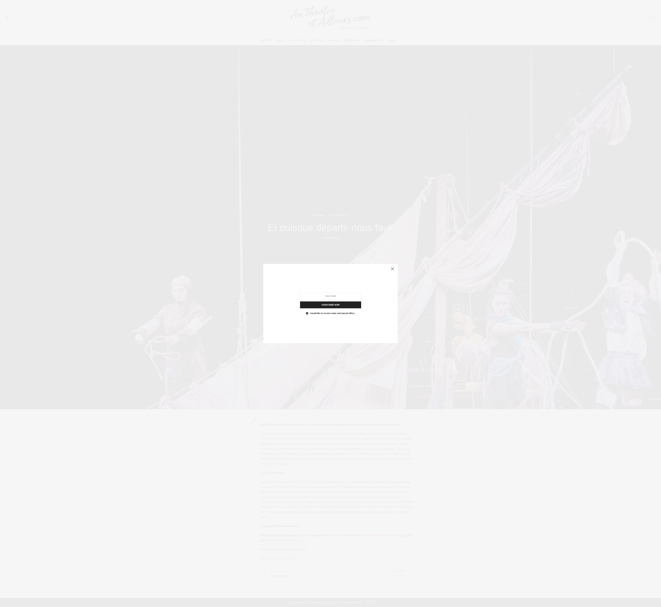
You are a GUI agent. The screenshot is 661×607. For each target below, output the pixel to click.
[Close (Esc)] (392, 269)
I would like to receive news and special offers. (332, 313)
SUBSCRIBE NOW (330, 305)
